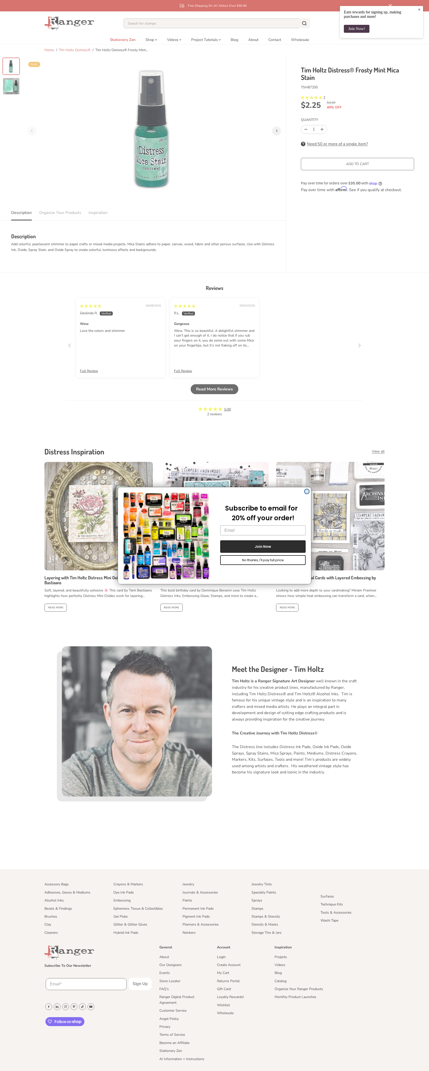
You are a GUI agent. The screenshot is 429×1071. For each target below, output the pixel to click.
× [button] (419, 9)
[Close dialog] (306, 491)
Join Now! (356, 29)
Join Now (263, 546)
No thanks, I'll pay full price (263, 560)
